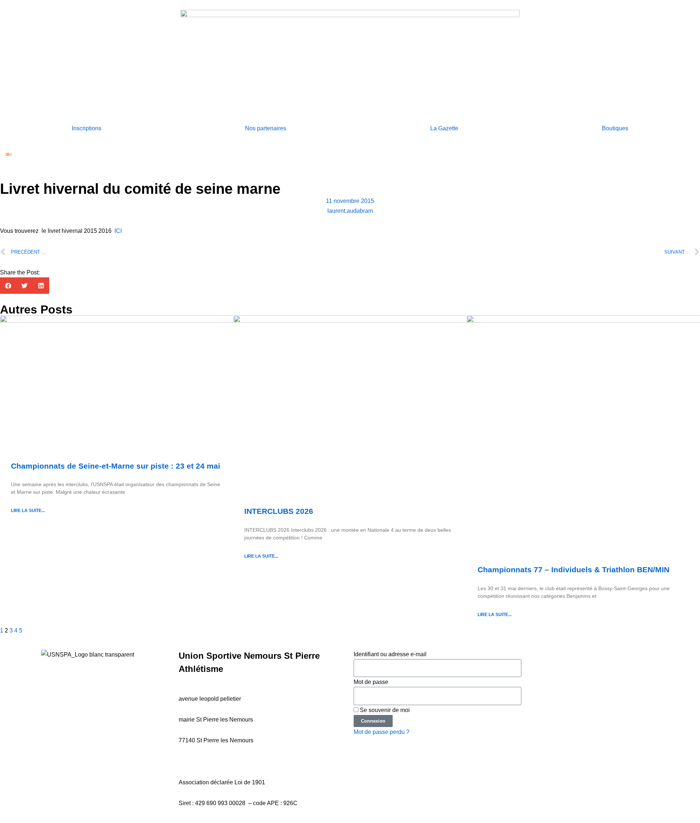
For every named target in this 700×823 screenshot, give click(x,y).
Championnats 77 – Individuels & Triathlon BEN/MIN (573, 569)
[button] (8, 285)
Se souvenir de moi (384, 710)
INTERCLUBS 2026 (278, 511)
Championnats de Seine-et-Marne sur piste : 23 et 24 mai (115, 466)
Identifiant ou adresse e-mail (390, 654)
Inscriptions (86, 128)
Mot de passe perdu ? (381, 732)
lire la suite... (28, 510)
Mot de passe (371, 682)
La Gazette (444, 128)
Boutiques (615, 128)
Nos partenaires (265, 128)
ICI (118, 231)
